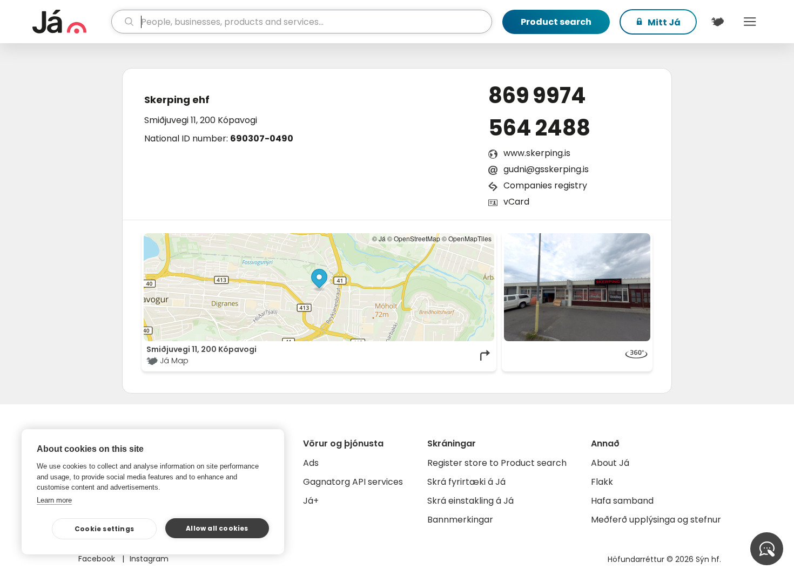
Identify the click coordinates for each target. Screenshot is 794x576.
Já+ (311, 500)
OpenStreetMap (417, 238)
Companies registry (545, 185)
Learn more (54, 500)
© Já (379, 238)
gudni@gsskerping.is (546, 169)
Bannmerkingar (460, 519)
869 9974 (537, 95)
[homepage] (70, 21)
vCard (516, 201)
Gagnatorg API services (353, 482)
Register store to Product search (497, 463)
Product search (556, 22)
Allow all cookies (217, 528)
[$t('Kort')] (717, 21)
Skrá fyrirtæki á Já (466, 482)
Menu (750, 21)
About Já (610, 463)
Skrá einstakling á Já (470, 500)
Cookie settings (104, 528)
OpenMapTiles (470, 238)
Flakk (602, 482)
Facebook (97, 558)
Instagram (149, 558)
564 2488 (539, 128)
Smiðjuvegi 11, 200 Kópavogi (200, 120)
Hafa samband (622, 500)
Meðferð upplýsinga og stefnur (656, 519)
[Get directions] (486, 355)
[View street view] (577, 287)
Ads (311, 463)
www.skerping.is (536, 153)
